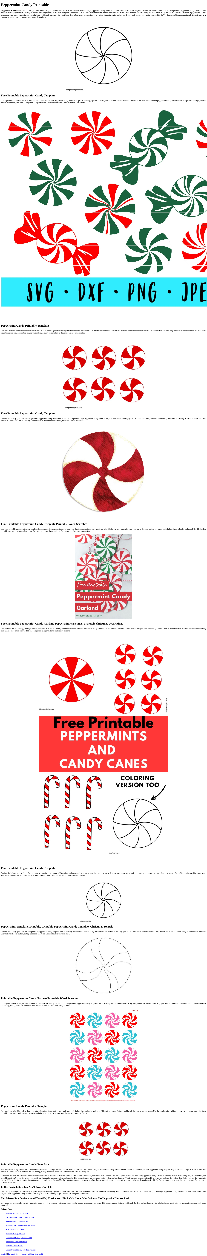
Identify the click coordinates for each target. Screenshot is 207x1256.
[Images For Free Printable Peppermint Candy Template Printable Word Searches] (103, 472)
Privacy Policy (13, 1254)
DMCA (31, 1254)
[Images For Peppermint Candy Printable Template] (103, 214)
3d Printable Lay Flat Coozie (17, 1221)
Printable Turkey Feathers (15, 1234)
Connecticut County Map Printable (19, 1238)
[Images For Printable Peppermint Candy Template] (103, 1138)
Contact (4, 1254)
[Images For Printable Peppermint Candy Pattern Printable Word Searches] (103, 966)
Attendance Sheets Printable (16, 1242)
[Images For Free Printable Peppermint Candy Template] (103, 56)
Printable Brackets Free (14, 1246)
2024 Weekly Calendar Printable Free (20, 1217)
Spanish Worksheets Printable (17, 1213)
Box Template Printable (15, 1229)
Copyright (39, 1254)
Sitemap (23, 1254)
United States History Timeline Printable (21, 1250)
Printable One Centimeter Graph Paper (20, 1225)
